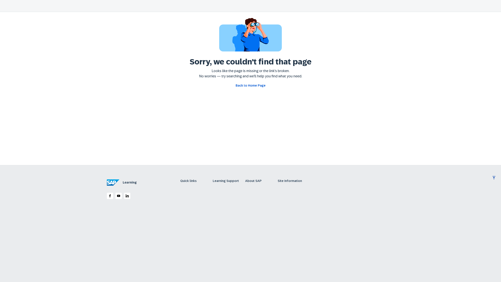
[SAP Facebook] (110, 196)
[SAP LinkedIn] (127, 196)
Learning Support (226, 181)
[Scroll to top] (494, 178)
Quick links (188, 181)
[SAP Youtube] (118, 196)
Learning (130, 182)
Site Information (290, 181)
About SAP (253, 181)
